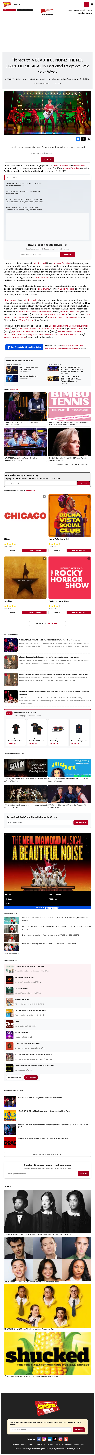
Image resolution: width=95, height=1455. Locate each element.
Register (73, 4)
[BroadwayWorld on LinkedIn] (49, 1439)
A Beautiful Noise (60, 165)
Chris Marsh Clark (71, 325)
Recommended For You (13, 1090)
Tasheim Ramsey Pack (26, 334)
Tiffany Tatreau (25, 320)
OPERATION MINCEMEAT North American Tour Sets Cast (29, 1329)
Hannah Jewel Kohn (70, 311)
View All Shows (14, 1077)
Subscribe (81, 822)
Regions (59, 1444)
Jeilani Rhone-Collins (48, 334)
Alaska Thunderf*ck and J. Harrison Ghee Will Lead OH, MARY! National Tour (38, 1234)
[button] (86, 4)
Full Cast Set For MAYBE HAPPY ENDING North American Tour (23, 192)
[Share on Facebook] (78, 139)
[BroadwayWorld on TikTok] (55, 1439)
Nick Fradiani (10, 300)
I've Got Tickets (34, 550)
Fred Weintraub (20, 317)
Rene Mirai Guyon (52, 328)
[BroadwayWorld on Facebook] (38, 1439)
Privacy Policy (73, 1449)
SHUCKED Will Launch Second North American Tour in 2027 (31, 1376)
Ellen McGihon (65, 331)
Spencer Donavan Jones (24, 331)
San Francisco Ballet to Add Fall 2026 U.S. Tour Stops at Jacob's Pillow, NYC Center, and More (24, 200)
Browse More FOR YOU (46, 1154)
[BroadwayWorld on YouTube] (66, 1439)
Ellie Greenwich (71, 317)
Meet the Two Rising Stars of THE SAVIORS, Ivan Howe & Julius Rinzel (49, 944)
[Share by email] (89, 139)
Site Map (68, 1444)
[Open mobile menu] (92, 4)
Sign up (83, 1173)
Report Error (78, 1445)
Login (80, 4)
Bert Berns (62, 314)
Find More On (46, 623)
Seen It (12, 550)
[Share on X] (83, 139)
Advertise (15, 1444)
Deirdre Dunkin (36, 328)
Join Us (39, 1444)
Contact (31, 1444)
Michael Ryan (70, 334)
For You (14, 390)
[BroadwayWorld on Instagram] (44, 1439)
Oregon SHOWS (10, 961)
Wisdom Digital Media (41, 1449)
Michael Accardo (48, 314)
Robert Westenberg (28, 311)
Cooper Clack (55, 325)
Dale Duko (23, 328)
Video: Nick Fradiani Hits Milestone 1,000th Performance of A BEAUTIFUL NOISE (53, 674)
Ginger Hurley (76, 328)
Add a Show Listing (25, 9)
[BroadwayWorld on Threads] (60, 1439)
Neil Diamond (79, 165)
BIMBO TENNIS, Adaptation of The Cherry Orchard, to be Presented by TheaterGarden (24, 208)
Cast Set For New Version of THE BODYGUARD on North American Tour (24, 184)
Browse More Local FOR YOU (72, 465)
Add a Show (31, 1077)
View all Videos (10, 954)
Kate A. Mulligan (55, 317)
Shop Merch (10, 9)
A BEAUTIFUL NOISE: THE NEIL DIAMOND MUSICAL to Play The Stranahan (49, 640)
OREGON (47, 14)
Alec (61, 334)
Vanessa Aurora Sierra (15, 337)
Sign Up (47, 159)
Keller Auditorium (24, 360)
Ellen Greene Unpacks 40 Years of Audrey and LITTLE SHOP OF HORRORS (50, 935)
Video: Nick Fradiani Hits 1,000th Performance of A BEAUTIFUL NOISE (49, 657)
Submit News (49, 1444)
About (23, 1444)
